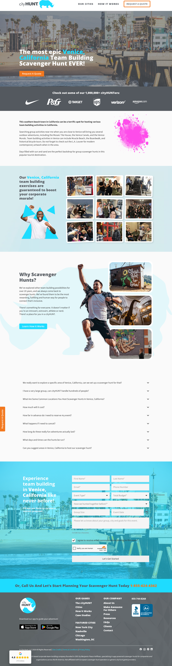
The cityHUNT (83, 603)
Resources (110, 618)
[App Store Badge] (28, 627)
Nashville (81, 631)
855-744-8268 (139, 598)
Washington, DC (84, 639)
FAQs (107, 622)
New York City (84, 627)
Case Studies (82, 615)
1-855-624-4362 (143, 585)
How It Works (83, 611)
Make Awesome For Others (113, 608)
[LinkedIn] (152, 649)
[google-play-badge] (50, 627)
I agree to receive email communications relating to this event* (107, 540)
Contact (108, 630)
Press (107, 614)
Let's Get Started (110, 558)
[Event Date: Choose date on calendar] (146, 512)
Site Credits (56, 649)
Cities (78, 607)
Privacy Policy (84, 649)
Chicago (80, 635)
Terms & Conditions (70, 649)
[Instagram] (144, 649)
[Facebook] (141, 649)
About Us (109, 603)
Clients (108, 626)
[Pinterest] (148, 649)
